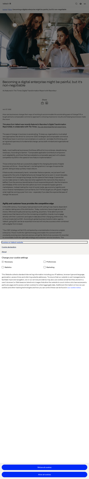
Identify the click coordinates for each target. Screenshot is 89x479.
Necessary (9, 262)
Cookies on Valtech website (12, 242)
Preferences (51, 262)
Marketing (50, 267)
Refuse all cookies (44, 467)
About (4, 252)
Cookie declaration (9, 247)
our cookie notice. (74, 287)
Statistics (8, 267)
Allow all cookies (44, 474)
